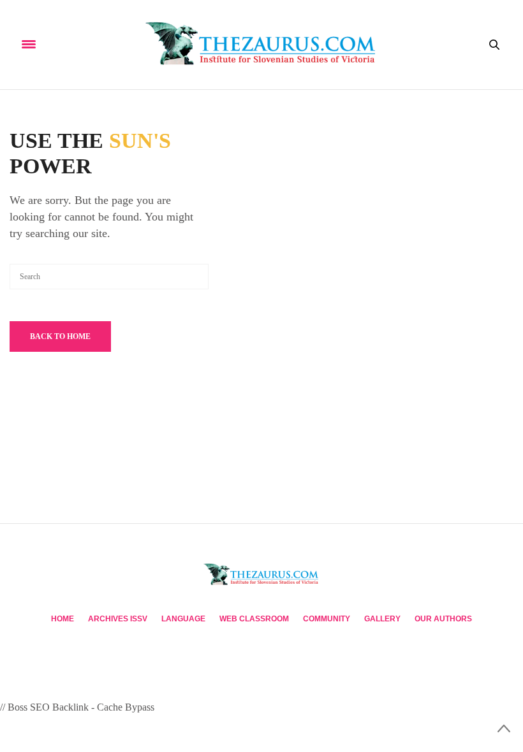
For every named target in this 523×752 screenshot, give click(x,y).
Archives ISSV (117, 618)
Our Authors (443, 618)
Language (183, 618)
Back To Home (60, 336)
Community (326, 618)
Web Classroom (254, 618)
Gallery (382, 618)
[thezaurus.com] (261, 44)
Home (62, 618)
